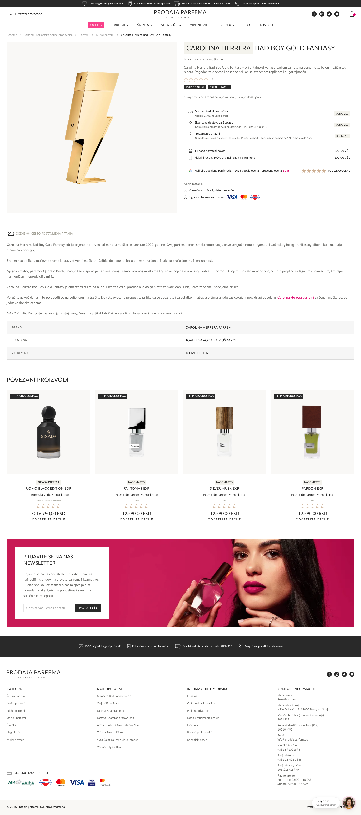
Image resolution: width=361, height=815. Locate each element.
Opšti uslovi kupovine (201, 703)
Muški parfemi (105, 35)
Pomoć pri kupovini (199, 732)
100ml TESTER (197, 353)
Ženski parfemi (16, 696)
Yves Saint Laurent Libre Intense (117, 739)
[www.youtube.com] (336, 14)
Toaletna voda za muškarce (211, 340)
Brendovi (227, 25)
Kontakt (266, 25)
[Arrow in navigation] (101, 25)
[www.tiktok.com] (329, 14)
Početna (12, 35)
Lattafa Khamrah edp (110, 710)
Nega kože (169, 25)
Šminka (143, 25)
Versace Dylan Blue (109, 747)
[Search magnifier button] (11, 14)
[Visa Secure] (92, 782)
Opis (11, 233)
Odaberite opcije (48, 519)
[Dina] (45, 782)
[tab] (11, 233)
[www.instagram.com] (321, 14)
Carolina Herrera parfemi (209, 327)
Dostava (192, 725)
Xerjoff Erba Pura (108, 703)
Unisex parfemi (16, 718)
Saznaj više (342, 114)
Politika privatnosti (199, 710)
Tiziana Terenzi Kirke (110, 732)
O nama (192, 696)
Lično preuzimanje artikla (203, 718)
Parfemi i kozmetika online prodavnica (48, 35)
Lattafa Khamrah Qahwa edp (115, 718)
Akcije (94, 25)
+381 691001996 (288, 749)
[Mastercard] (60, 782)
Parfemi (84, 35)
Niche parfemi (16, 710)
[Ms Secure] (105, 782)
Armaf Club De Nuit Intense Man (118, 725)
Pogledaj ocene (339, 171)
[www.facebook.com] (314, 14)
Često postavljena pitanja (52, 233)
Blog (248, 25)
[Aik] (21, 782)
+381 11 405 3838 (289, 759)
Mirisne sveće (200, 25)
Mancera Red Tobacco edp (114, 696)
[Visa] (77, 782)
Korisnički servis (197, 739)
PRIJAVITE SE (88, 607)
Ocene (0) (23, 233)
